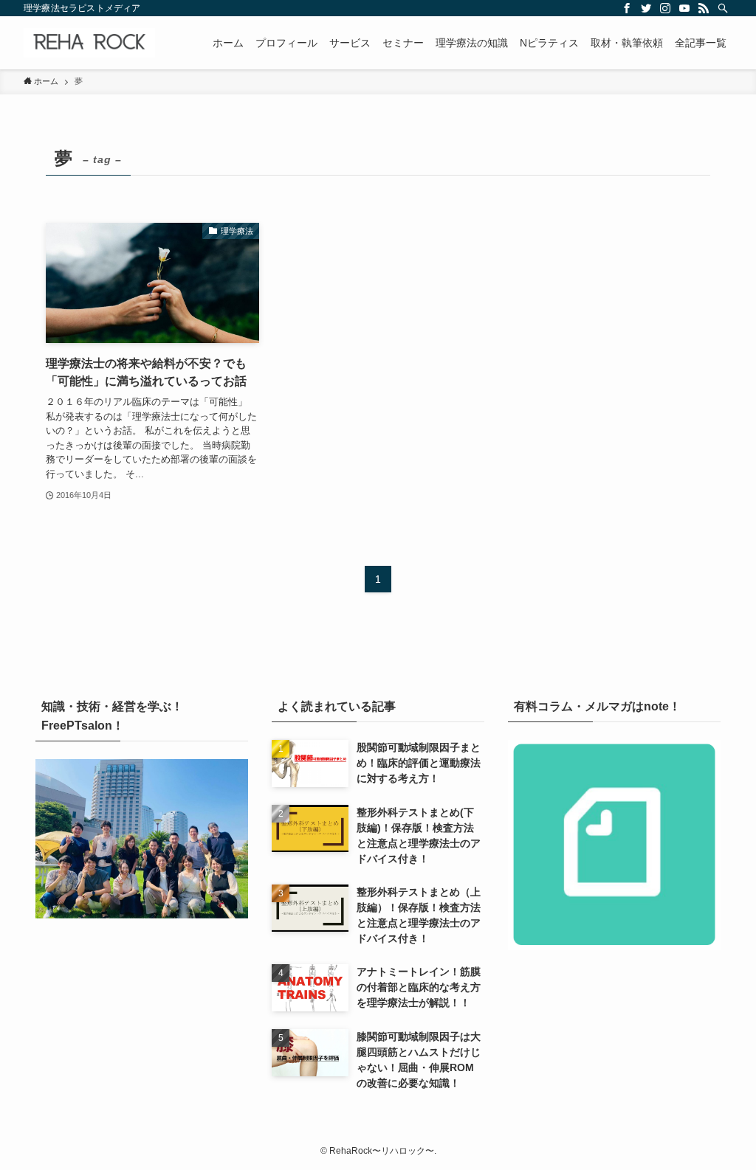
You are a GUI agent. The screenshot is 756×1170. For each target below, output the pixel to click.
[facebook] (626, 8)
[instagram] (665, 8)
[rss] (703, 8)
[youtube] (684, 8)
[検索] (722, 8)
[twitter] (646, 8)
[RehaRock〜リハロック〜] (89, 43)
